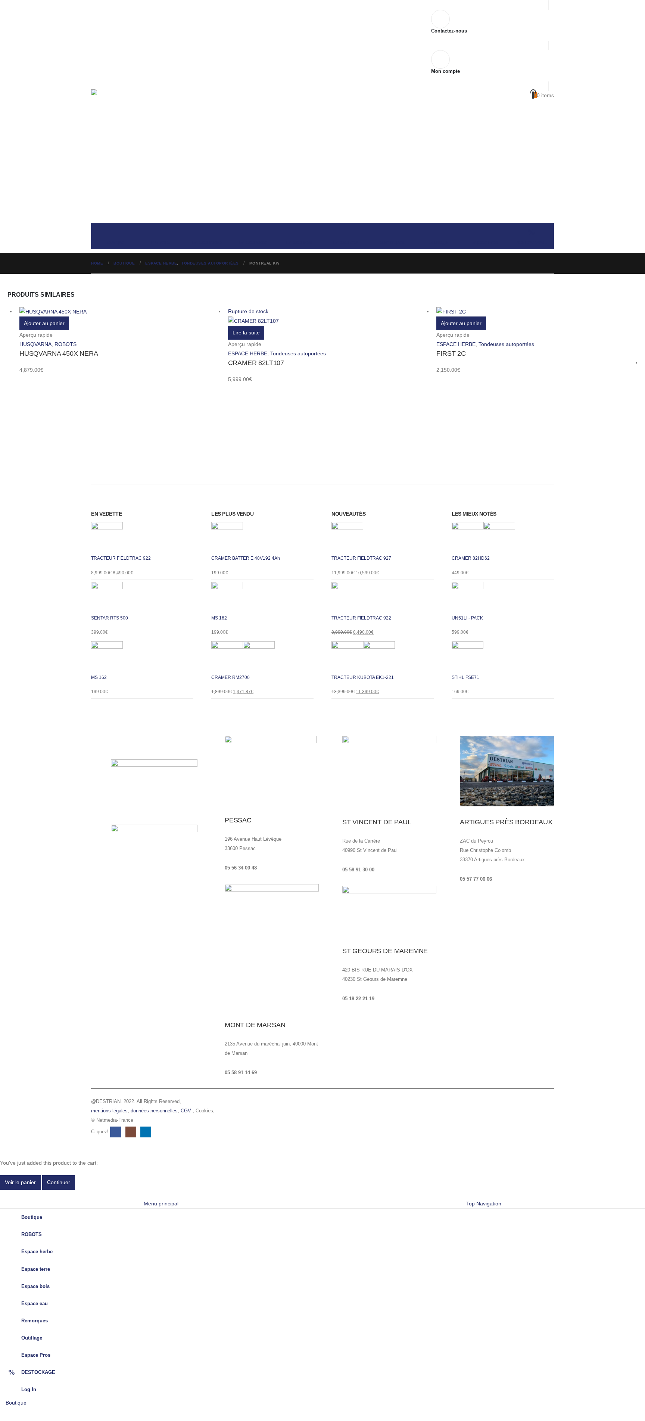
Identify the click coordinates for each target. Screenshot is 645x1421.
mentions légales (109, 1110)
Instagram (130, 1132)
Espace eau (345, 242)
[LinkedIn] (51, 1414)
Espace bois (299, 242)
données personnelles (154, 1110)
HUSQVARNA (35, 344)
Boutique (114, 242)
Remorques (392, 242)
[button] (4, 1194)
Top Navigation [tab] (483, 1204)
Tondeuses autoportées (298, 353)
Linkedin (145, 1132)
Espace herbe (207, 242)
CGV (186, 1110)
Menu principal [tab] (161, 1204)
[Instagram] (35, 1414)
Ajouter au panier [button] (44, 323)
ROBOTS (160, 242)
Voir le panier (20, 1182)
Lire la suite (246, 333)
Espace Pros (484, 242)
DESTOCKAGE (531, 242)
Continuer (58, 1182)
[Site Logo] (137, 111)
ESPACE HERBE (247, 353)
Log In (28, 1389)
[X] (20, 1414)
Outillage (438, 242)
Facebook (115, 1132)
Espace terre (253, 242)
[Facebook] (5, 1414)
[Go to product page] (120, 311)
